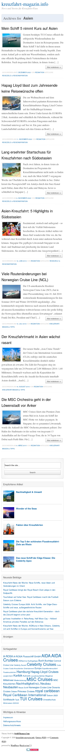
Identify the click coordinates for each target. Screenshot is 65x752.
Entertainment (29, 668)
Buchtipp (49, 660)
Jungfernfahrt (8, 676)
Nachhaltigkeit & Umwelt (29, 491)
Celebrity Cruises (41, 664)
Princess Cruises (26, 691)
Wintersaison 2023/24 (11, 703)
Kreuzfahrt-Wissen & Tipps (13, 390)
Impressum (8, 717)
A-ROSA (8, 656)
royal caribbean (47, 690)
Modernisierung (20, 680)
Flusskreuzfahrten (9, 672)
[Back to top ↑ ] (25, 745)
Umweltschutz (49, 699)
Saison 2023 (52, 695)
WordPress (15, 745)
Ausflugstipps (33, 661)
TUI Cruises (31, 698)
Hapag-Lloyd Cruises (44, 671)
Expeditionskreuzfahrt (50, 668)
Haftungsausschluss (12, 721)
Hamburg (23, 671)
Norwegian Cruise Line (40, 687)
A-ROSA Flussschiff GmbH (27, 656)
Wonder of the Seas (26, 508)
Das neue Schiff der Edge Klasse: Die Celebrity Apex (35, 559)
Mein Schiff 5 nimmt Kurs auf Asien (30, 28)
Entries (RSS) (41, 737)
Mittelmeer (8, 680)
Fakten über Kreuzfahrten (29, 524)
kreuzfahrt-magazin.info (25, 4)
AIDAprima (22, 661)
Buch (41, 660)
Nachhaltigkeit (25, 683)
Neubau (45, 683)
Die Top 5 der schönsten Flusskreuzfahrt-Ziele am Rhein (37, 543)
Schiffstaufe (9, 699)
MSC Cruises (40, 679)
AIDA (46, 655)
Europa (38, 668)
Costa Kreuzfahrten (16, 668)
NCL (37, 683)
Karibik (17, 675)
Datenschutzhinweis (12, 725)
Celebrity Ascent (20, 665)
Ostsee (14, 691)
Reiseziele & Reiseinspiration (15, 76)
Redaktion (39, 72)
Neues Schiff (23, 687)
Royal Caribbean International (24, 694)
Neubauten (10, 687)
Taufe (17, 699)
